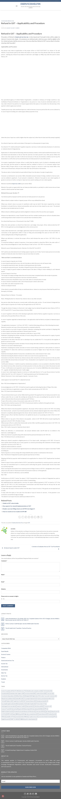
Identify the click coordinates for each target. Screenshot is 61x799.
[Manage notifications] (3, 796)
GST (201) (16, 690)
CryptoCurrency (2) (33, 716)
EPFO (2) (10, 714)
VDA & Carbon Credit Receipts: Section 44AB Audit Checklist (22, 623)
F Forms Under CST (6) (41, 703)
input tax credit (16, 183)
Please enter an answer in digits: (10, 596)
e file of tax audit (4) (39, 706)
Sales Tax (3, 673)
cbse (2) (17, 716)
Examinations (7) (21, 703)
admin (17, 28)
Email (3, 582)
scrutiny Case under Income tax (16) (48, 696)
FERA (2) (3, 716)
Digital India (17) (35, 696)
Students (3, 679)
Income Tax (4, 663)
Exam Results (4, 651)
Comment (4, 561)
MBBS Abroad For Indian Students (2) (28, 719)
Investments (4, 669)
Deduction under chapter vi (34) (17, 693)
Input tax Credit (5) (21, 706)
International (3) (35, 709)
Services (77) (22, 690)
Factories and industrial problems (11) (45, 698)
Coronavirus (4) (47, 706)
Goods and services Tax (7, 20)
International (4, 666)
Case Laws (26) (50, 693)
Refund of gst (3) (27, 709)
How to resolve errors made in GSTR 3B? (15, 511)
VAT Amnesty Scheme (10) (29, 701)
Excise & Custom (5, 654)
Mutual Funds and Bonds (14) (8, 698)
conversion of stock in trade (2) (45, 716)
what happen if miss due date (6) (9, 706)
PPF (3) (46, 709)
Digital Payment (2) (6, 719)
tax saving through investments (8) (9, 703)
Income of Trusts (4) (6, 709)
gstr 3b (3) (48, 711)
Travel (3, 682)
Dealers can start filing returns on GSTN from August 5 (19, 509)
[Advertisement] (30, 79)
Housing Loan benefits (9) (42, 701)
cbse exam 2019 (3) (40, 711)
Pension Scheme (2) (42, 714)
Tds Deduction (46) (47, 690)
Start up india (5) (29, 706)
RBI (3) (42, 709)
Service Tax (4, 676)
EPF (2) (54, 716)
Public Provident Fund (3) (7, 711)
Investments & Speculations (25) (9, 696)
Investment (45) (5, 693)
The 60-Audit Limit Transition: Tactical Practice (18, 628)
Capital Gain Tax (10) (17, 701)
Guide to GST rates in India (11, 503)
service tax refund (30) (30, 693)
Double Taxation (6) (30, 703)
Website (3, 589)
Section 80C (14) (19, 698)
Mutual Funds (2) (55, 711)
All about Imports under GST (12, 548)
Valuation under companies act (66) (34, 690)
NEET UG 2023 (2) (15, 719)
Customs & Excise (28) (41, 693)
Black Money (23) (21, 696)
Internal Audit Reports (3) (17, 709)
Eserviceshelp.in (30, 4)
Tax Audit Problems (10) (7, 701)
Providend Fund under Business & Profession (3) (24, 711)
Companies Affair (6, 648)
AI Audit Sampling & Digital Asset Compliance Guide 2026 (21, 750)
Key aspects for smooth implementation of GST (17, 506)
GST (29, 522)
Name (3, 574)
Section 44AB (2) (24, 716)
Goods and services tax (21, 37)
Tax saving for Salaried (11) (30, 698)
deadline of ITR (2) (11, 716)
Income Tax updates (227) (7, 690)
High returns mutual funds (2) (30, 714)
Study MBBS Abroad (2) (18, 714)
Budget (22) (28, 696)
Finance (3, 657)
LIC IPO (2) (4, 714)
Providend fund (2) (52, 714)
